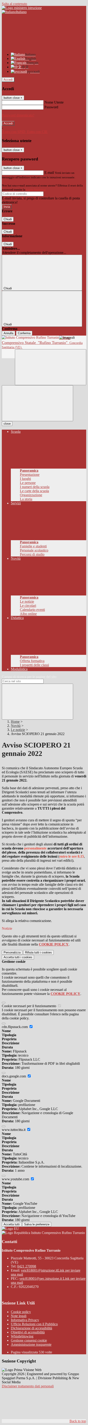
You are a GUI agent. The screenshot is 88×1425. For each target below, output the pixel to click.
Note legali (18, 1316)
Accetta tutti (18, 957)
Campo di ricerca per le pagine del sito (29, 677)
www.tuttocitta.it (14, 1130)
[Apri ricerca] (50, 367)
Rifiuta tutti (38, 952)
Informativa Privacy (25, 1320)
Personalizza (12, 952)
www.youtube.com (16, 1179)
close (7, 423)
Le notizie (18, 730)
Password (51, 107)
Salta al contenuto (14, 4)
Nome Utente (54, 102)
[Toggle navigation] (37, 403)
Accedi (8, 79)
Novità (16, 726)
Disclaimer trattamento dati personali (28, 1386)
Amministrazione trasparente (31, 1344)
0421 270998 (26, 1266)
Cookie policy (21, 1312)
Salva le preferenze (36, 1224)
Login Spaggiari (36, 189)
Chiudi (8, 219)
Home (15, 721)
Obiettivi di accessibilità (28, 1332)
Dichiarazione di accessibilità (31, 1328)
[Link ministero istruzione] (22, 8)
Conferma (24, 333)
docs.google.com (14, 1076)
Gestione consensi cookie (29, 1340)
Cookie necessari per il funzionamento (29, 1006)
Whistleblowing (22, 1336)
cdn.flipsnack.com (15, 1027)
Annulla (8, 333)
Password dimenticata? (18, 115)
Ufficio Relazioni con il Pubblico (34, 1324)
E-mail (49, 172)
